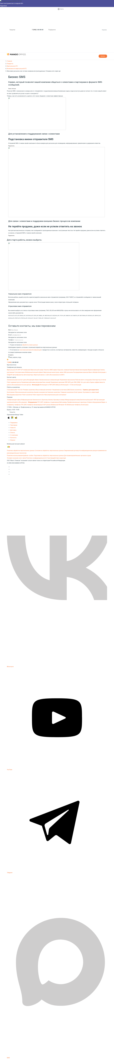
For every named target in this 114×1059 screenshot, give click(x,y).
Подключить (11, 145)
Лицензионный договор (71, 450)
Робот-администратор (14, 382)
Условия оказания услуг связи (16, 458)
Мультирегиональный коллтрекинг (55, 395)
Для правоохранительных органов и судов (77, 455)
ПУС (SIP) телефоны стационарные (48, 402)
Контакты (13, 437)
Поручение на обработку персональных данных (49, 455)
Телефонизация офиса (14, 399)
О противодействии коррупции (56, 458)
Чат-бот (20, 390)
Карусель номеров (63, 370)
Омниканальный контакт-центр (17, 380)
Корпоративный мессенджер (78, 370)
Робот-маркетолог (38, 395)
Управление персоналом (67, 380)
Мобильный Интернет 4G (59, 404)
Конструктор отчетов (99, 380)
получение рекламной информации (30, 350)
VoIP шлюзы (47, 404)
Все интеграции (76, 385)
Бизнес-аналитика (76, 390)
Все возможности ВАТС (57, 375)
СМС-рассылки (68, 372)
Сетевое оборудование (94, 402)
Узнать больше (12, 88)
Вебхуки (58, 385)
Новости (13, 427)
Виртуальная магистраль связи (53, 372)
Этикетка (46, 370)
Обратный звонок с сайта (42, 375)
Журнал (12, 440)
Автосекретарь (29, 375)
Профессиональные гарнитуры (77, 402)
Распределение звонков (81, 372)
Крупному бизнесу (47, 399)
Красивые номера (59, 399)
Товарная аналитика (67, 392)
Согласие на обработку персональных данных (49, 450)
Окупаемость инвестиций (91, 392)
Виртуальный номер (37, 370)
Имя (9, 330)
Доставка (13, 430)
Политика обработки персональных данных (20, 450)
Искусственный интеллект (44, 390)
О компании (14, 435)
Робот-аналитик (27, 395)
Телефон (11, 340)
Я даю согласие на (24, 345)
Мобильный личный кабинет (34, 372)
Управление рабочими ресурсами (31, 382)
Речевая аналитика (29, 390)
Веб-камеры (63, 402)
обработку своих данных (30, 345)
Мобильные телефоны (74, 404)
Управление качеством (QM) (61, 390)
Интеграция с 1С (66, 385)
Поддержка (52, 29)
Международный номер (72, 399)
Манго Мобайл (93, 372)
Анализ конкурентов (40, 392)
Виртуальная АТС (12, 370)
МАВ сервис (54, 370)
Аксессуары (84, 404)
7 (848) (37, 29)
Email (10, 335)
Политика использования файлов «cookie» (20, 455)
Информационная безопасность (31, 399)
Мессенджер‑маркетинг (14, 395)
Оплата (12, 432)
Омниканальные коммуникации (49, 380)
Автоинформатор (18, 375)
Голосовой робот (12, 390)
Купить (103, 56)
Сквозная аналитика (54, 392)
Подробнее (3, 6)
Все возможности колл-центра (21, 385)
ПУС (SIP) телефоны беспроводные (32, 404)
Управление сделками (58, 382)
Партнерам (13, 425)
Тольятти (12, 29)
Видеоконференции (94, 370)
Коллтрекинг (11, 392)
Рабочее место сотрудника (84, 380)
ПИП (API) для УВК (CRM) (73, 382)
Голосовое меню (20, 372)
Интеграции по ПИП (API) (48, 385)
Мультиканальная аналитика (24, 392)
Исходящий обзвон (33, 380)
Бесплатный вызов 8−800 (88, 399)
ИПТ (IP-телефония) (24, 370)
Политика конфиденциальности (36, 458)
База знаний (46, 382)
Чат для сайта (85, 382)
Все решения (23, 402)
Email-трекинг (78, 392)
